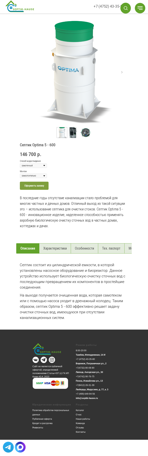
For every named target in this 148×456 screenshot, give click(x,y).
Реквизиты (37, 427)
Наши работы (83, 419)
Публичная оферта (42, 419)
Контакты (81, 432)
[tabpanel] (74, 295)
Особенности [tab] (84, 248)
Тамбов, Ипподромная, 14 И (90, 355)
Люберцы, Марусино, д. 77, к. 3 (92, 389)
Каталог (80, 410)
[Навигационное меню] (140, 8)
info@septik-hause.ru (87, 398)
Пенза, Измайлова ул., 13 (89, 381)
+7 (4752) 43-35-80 (108, 6)
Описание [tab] (27, 248)
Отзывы (80, 427)
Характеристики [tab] (55, 248)
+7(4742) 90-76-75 (85, 376)
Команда (80, 423)
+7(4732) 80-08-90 (85, 368)
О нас (79, 414)
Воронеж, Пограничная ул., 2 (91, 363)
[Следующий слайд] (122, 72)
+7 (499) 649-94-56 (85, 394)
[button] (125, 8)
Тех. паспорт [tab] (111, 248)
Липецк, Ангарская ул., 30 (89, 372)
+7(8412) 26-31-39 (85, 385)
